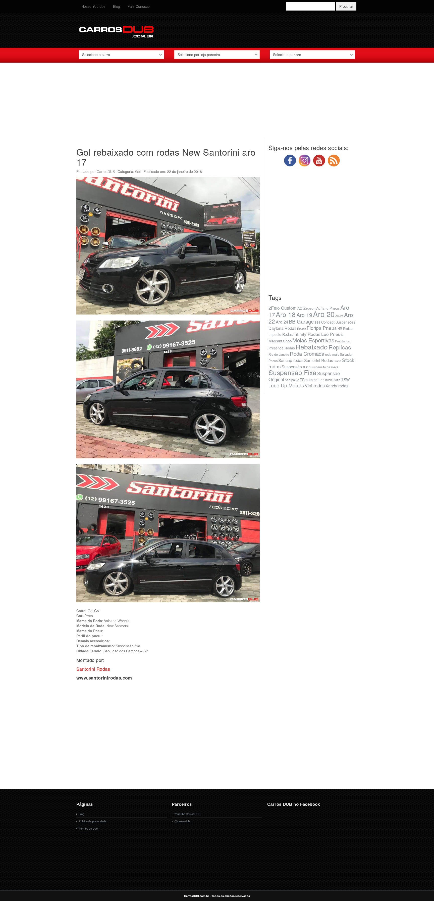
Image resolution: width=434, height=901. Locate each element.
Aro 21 (339, 316)
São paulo (292, 380)
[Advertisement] (217, 103)
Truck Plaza (332, 380)
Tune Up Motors (286, 385)
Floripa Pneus (322, 327)
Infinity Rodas (306, 334)
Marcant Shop (280, 340)
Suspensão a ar (296, 367)
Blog (116, 6)
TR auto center (312, 379)
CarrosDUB (106, 171)
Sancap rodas (290, 360)
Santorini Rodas (318, 360)
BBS (317, 322)
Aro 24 (282, 322)
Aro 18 (286, 314)
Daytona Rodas (282, 328)
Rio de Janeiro (278, 354)
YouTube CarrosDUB (187, 814)
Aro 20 (324, 313)
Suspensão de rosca (324, 367)
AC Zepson (306, 308)
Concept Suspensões (338, 322)
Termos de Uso (88, 828)
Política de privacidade (92, 821)
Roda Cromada (307, 353)
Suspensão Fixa (292, 372)
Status (337, 361)
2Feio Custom (282, 308)
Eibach (301, 329)
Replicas (340, 347)
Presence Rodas (281, 347)
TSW (345, 379)
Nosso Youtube (93, 6)
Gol (138, 171)
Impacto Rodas (280, 334)
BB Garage (301, 321)
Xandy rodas (336, 386)
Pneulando (342, 341)
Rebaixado (312, 346)
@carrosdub (182, 821)
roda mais (332, 354)
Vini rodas (315, 385)
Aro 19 (304, 315)
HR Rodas (345, 328)
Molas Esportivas (313, 340)
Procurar (346, 6)
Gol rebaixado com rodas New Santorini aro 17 (165, 156)
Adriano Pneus (328, 308)
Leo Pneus (332, 334)
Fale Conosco (139, 6)
